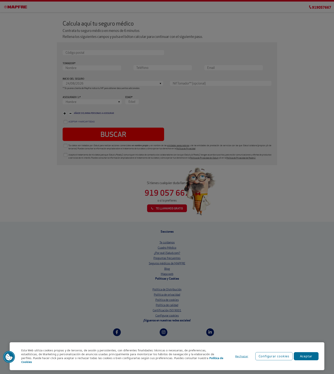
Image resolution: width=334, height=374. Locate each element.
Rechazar (241, 356)
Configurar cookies (274, 356)
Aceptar (306, 356)
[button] (9, 357)
